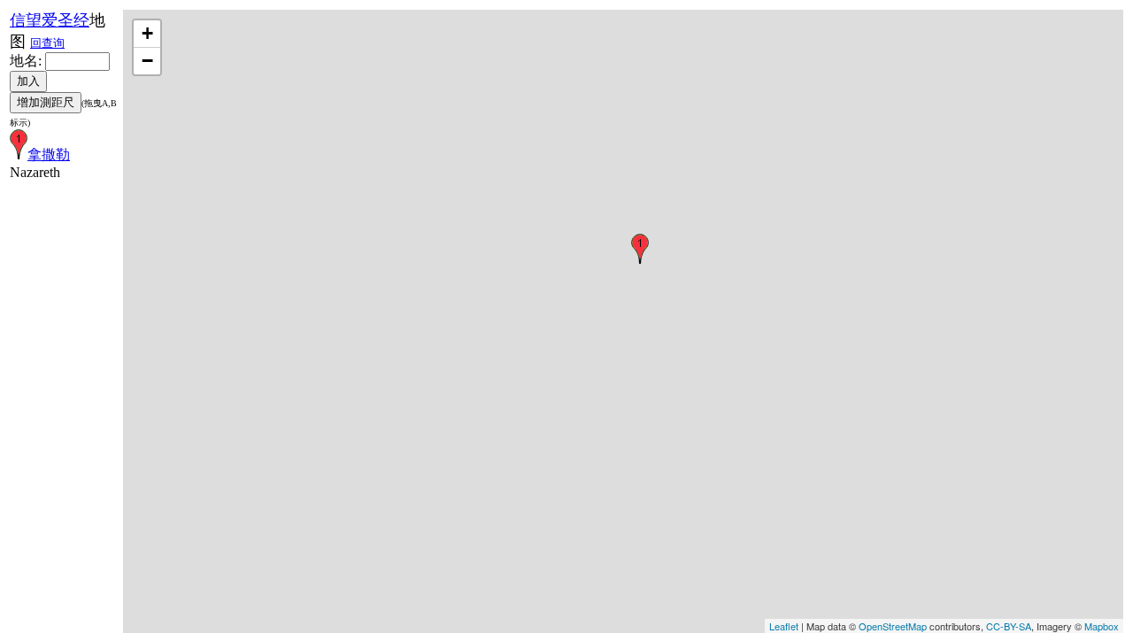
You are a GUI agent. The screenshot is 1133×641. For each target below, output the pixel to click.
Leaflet (783, 626)
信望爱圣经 (49, 20)
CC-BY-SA (1008, 626)
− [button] (147, 61)
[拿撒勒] (640, 249)
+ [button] (147, 33)
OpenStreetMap (893, 626)
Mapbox (1101, 626)
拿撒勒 (48, 154)
